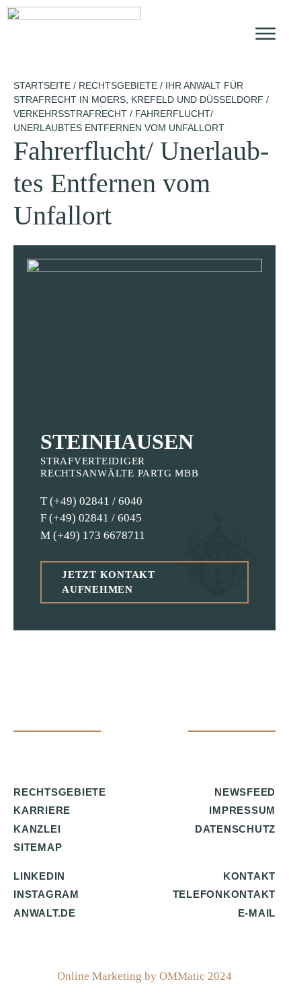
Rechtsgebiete (118, 85)
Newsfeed (245, 792)
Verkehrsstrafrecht (70, 113)
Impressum (242, 810)
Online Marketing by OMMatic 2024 (144, 976)
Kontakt (249, 876)
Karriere (42, 810)
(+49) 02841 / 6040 (96, 501)
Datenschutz (235, 829)
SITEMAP (37, 847)
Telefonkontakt (224, 894)
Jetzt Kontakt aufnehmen (108, 582)
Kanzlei (36, 829)
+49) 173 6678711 (101, 535)
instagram (46, 894)
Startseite (42, 85)
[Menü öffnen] (265, 34)
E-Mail (257, 913)
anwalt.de (44, 913)
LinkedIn (39, 876)
